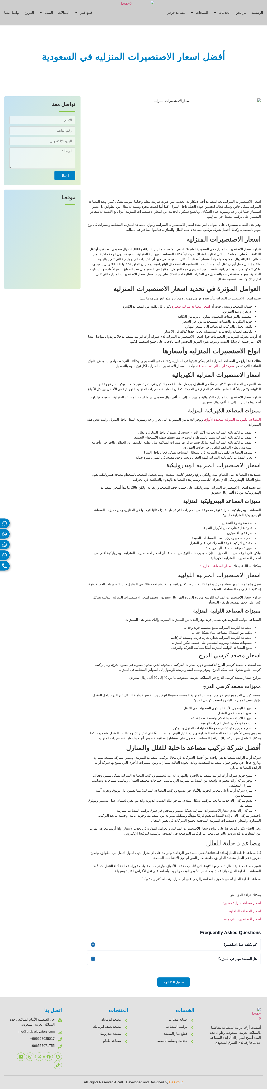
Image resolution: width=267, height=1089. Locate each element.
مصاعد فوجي (176, 12)
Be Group (176, 1082)
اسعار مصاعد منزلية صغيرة (242, 903)
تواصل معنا (11, 12)
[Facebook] (48, 1057)
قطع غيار (86, 12)
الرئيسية (257, 12)
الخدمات (224, 12)
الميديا (48, 12)
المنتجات (202, 12)
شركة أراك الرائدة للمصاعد (215, 366)
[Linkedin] (21, 1057)
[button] (173, 982)
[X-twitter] (39, 1057)
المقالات (63, 12)
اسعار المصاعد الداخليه (245, 911)
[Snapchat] (58, 1057)
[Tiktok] (58, 1065)
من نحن (241, 12)
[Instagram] (30, 1057)
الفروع (29, 12)
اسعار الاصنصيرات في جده (242, 919)
